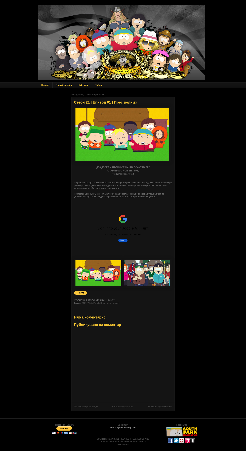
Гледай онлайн (64, 85)
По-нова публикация (86, 406)
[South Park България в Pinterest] (181, 442)
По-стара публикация (159, 406)
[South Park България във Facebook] (170, 442)
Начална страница (122, 406)
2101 (84, 303)
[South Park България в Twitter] (176, 442)
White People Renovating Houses (103, 303)
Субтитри (83, 85)
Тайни (98, 85)
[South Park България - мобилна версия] (192, 442)
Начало (45, 85)
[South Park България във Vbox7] (187, 442)
